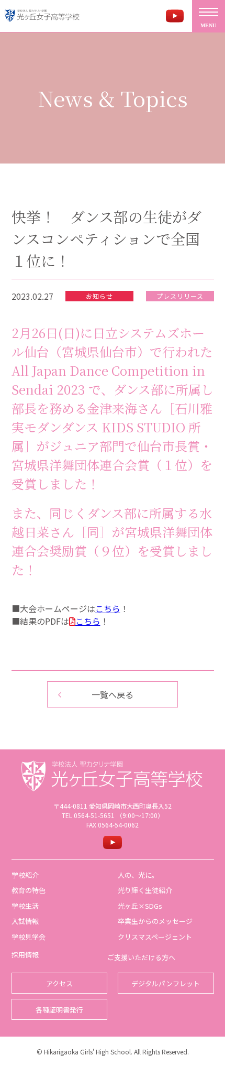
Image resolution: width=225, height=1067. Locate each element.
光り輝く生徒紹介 (145, 890)
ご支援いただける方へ (141, 957)
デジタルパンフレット (165, 983)
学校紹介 (25, 875)
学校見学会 (29, 937)
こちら (107, 608)
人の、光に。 (138, 875)
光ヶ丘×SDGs (140, 906)
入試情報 (25, 921)
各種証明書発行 (59, 1010)
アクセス (59, 983)
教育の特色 (29, 890)
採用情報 (25, 955)
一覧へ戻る (112, 694)
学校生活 (25, 906)
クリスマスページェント (155, 937)
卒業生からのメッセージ (155, 921)
